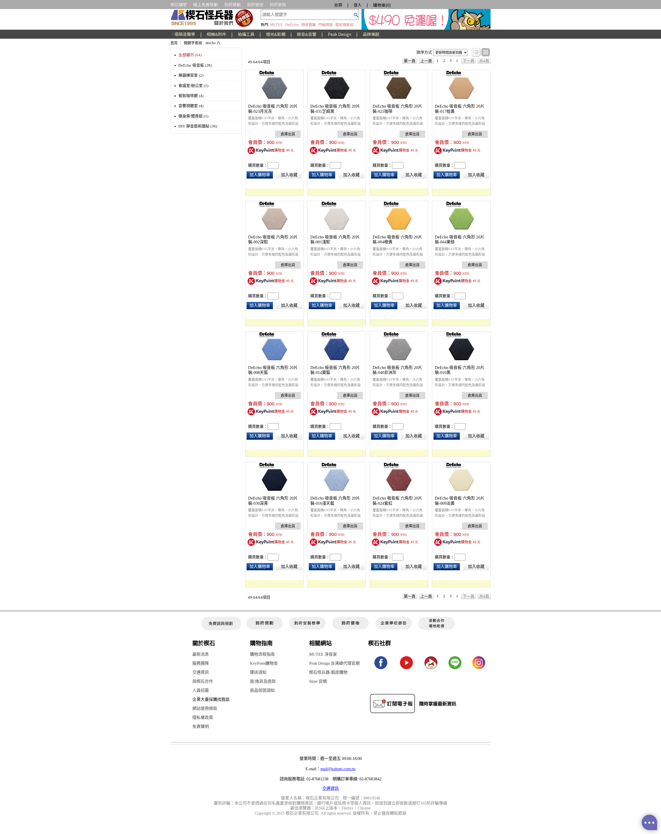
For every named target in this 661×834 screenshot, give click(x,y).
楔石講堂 (178, 4)
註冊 (338, 4)
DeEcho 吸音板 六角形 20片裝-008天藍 (273, 370)
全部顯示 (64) (190, 55)
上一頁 (426, 61)
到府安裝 (278, 4)
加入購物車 (259, 175)
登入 (357, 4)
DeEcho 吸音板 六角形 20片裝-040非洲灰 (397, 370)
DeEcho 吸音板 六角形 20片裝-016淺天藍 (335, 501)
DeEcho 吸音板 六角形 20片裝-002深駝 (273, 239)
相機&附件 (216, 34)
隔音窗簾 (308, 24)
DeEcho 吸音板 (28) (195, 65)
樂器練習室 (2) (190, 75)
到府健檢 (255, 4)
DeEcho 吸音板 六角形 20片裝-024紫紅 (397, 501)
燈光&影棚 (275, 34)
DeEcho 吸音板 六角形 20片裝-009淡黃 (459, 501)
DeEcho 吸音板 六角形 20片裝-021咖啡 (397, 109)
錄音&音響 (306, 34)
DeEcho (292, 24)
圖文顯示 (486, 52)
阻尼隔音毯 (344, 24)
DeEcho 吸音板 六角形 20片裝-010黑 (459, 370)
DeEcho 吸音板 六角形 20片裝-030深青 (273, 501)
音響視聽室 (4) (190, 106)
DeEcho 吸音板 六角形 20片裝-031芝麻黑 (335, 109)
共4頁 (484, 61)
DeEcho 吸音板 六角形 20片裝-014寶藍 (335, 370)
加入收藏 (289, 175)
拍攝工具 (246, 34)
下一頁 (468, 61)
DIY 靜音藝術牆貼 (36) (197, 126)
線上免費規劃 (205, 4)
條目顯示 (476, 52)
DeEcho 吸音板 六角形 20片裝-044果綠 (459, 239)
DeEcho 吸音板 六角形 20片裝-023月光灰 (273, 109)
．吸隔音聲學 (182, 34)
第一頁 (409, 61)
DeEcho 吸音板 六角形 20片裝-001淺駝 (335, 239)
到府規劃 (232, 4)
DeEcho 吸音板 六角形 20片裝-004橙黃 (397, 239)
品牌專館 (371, 34)
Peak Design (339, 34)
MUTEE (276, 24)
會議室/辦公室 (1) (193, 86)
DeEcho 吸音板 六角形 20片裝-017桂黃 (459, 109)
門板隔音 (325, 24)
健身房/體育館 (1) (193, 116)
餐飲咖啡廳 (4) (190, 96)
